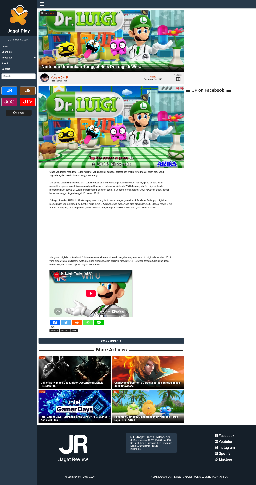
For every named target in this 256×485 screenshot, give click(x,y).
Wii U (74, 331)
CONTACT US (220, 476)
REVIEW (177, 476)
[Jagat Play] (111, 127)
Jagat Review (73, 459)
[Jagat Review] (9, 93)
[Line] (99, 322)
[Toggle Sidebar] (43, 4)
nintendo (65, 331)
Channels (6, 51)
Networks (6, 57)
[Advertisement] (111, 232)
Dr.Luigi (54, 331)
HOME (154, 476)
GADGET (187, 476)
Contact (5, 69)
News (52, 13)
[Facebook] (55, 322)
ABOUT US (165, 476)
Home (4, 46)
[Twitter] (66, 322)
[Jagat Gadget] (27, 93)
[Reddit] (77, 322)
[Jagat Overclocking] (9, 104)
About (4, 63)
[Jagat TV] (27, 104)
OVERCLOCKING (202, 476)
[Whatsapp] (88, 322)
